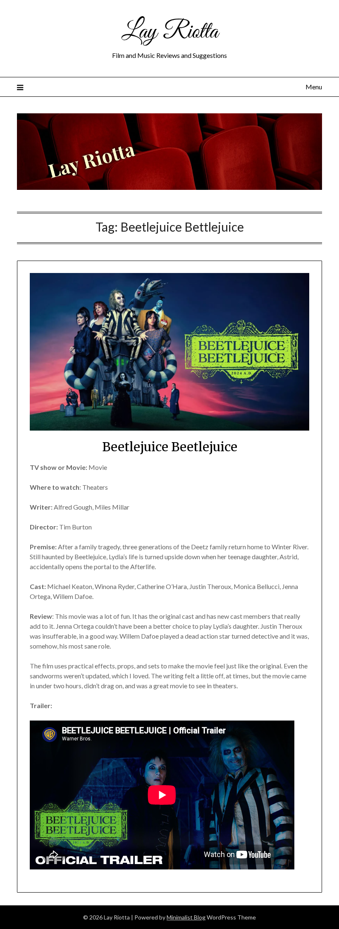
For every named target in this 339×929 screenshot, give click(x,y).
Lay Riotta (170, 32)
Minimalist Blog (186, 917)
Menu (314, 87)
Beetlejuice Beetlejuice (169, 447)
